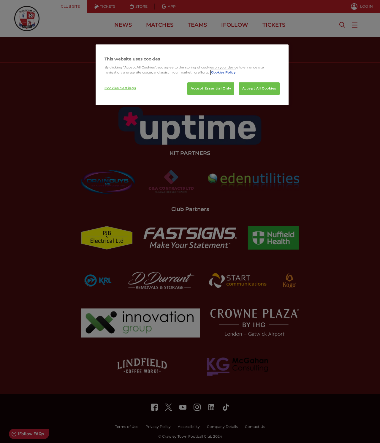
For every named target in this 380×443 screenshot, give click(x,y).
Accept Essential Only (211, 88)
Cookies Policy (223, 72)
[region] (192, 74)
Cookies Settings (120, 88)
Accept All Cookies (259, 88)
